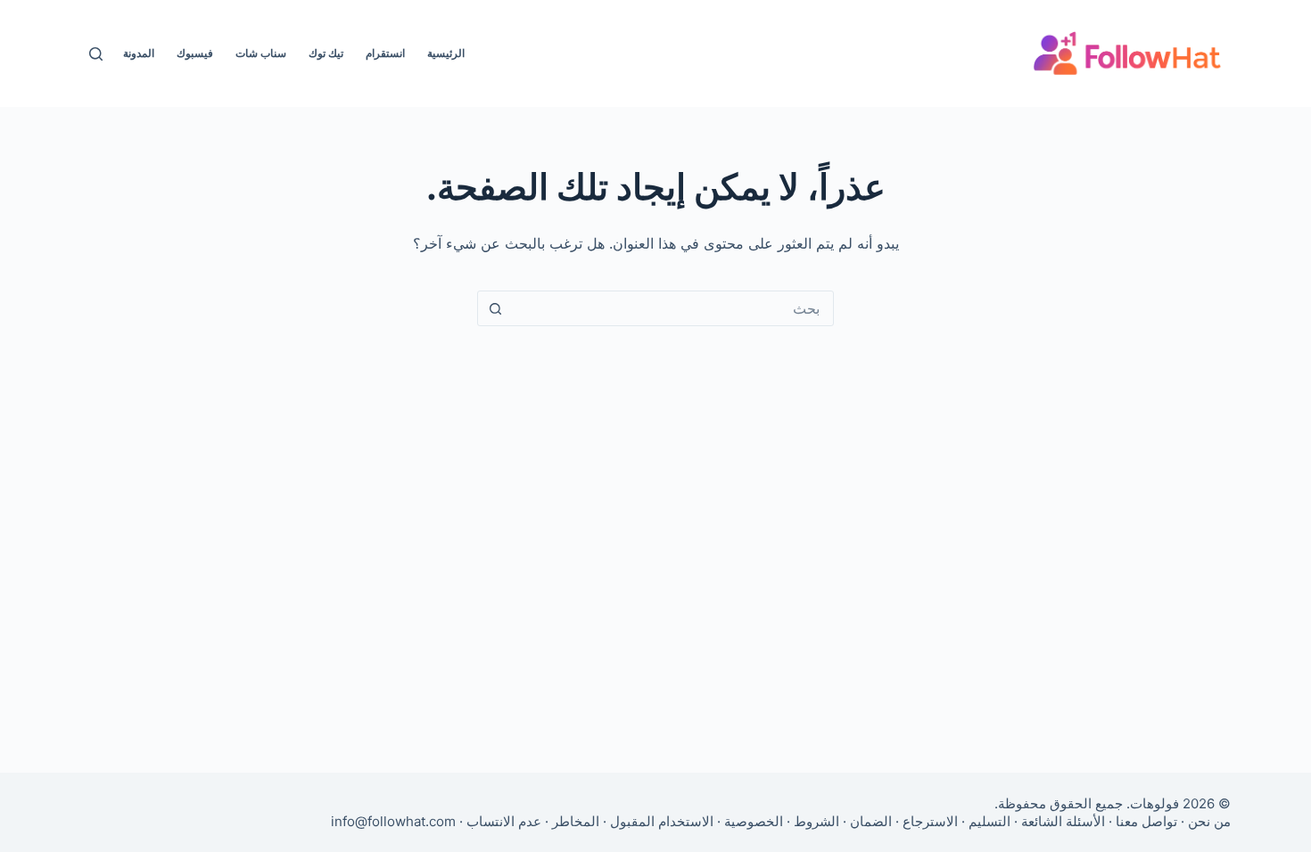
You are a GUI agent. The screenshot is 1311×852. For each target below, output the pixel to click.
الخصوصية (753, 821)
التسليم (989, 821)
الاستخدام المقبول (661, 821)
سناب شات (260, 53)
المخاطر (575, 821)
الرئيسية (446, 53)
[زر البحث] (495, 308)
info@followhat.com (393, 821)
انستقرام (385, 53)
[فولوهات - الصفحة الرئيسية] (1127, 53)
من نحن (1209, 821)
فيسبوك (195, 53)
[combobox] (672, 308)
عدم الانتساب (503, 821)
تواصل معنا (1146, 821)
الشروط (816, 821)
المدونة (138, 53)
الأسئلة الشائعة (1063, 821)
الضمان (871, 821)
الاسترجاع (930, 821)
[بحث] (96, 54)
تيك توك (326, 53)
